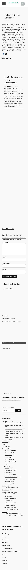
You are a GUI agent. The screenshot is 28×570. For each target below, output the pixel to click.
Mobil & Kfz (8, 457)
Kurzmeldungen (9, 474)
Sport (3, 486)
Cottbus (7, 468)
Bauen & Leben (9, 450)
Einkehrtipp (8, 496)
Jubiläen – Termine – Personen (15, 515)
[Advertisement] (14, 168)
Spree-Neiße (8, 479)
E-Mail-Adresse (6, 263)
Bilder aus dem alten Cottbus (12, 422)
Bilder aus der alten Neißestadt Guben (14, 433)
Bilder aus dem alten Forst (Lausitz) (14, 425)
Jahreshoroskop (9, 503)
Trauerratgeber (9, 464)
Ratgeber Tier (8, 459)
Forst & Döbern (9, 470)
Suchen (18, 410)
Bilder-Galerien (8, 494)
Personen (4, 446)
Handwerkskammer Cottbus (12, 513)
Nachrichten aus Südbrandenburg (12, 526)
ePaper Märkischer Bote (11, 284)
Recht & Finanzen (9, 461)
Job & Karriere (8, 455)
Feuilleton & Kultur (9, 498)
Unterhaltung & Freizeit (8, 492)
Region (4, 466)
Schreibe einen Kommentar (11, 235)
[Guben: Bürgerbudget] (14, 168)
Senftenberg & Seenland (11, 477)
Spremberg (8, 483)
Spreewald (8, 481)
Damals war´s (5, 421)
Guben (13, 21)
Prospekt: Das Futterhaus (8, 318)
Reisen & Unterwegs (10, 509)
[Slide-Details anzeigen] (14, 333)
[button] (3, 54)
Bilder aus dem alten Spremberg (13, 431)
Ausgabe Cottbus (7, 288)
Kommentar (5, 242)
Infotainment (8, 500)
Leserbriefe (5, 442)
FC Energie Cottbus (10, 487)
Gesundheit (8, 452)
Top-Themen (5, 490)
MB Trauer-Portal (7, 529)
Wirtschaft (4, 512)
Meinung (4, 444)
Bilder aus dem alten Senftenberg (13, 429)
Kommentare (8, 228)
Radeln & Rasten (9, 507)
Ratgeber (4, 448)
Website (4, 269)
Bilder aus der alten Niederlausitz (13, 437)
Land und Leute (9, 505)
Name (4, 257)
